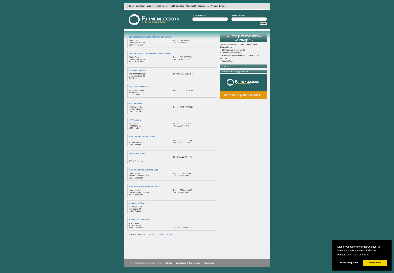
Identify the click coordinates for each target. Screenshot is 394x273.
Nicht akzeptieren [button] (349, 262)
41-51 (154, 235)
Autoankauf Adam (137, 203)
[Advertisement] (163, 245)
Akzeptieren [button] (374, 262)
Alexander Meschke (138, 70)
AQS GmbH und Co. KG (139, 87)
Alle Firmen (162, 6)
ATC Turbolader (136, 103)
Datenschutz (194, 263)
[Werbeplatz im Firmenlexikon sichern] (243, 86)
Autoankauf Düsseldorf (139, 220)
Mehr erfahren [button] (360, 254)
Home (131, 6)
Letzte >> (169, 235)
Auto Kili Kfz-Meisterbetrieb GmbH (144, 170)
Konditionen (209, 263)
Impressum (181, 263)
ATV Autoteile (135, 120)
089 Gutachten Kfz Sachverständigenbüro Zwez (150, 37)
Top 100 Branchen (176, 6)
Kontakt (168, 263)
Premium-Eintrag (218, 6)
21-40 (148, 235)
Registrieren (203, 6)
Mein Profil (191, 6)
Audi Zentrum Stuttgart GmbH (142, 137)
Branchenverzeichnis (145, 6)
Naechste (161, 235)
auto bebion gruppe (137, 153)
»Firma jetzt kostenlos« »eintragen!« (244, 38)
